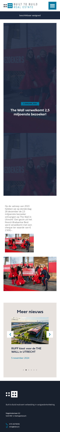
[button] (52, 6)
